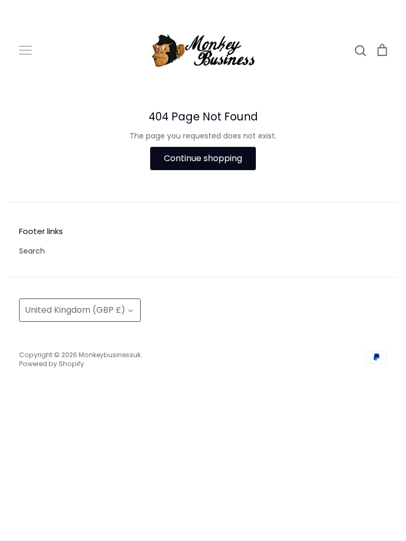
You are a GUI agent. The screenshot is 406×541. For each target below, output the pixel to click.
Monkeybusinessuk (110, 354)
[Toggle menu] (25, 50)
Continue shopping (203, 158)
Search (32, 251)
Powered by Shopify (51, 363)
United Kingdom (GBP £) (75, 310)
